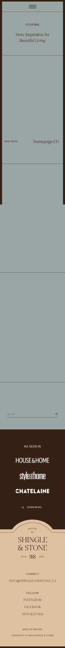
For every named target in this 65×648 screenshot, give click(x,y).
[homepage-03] (32, 97)
